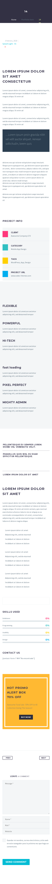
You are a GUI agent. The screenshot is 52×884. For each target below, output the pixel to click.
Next (43, 758)
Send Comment (16, 862)
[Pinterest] (13, 742)
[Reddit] (27, 742)
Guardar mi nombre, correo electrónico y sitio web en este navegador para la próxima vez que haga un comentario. (28, 843)
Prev (8, 758)
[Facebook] (4, 742)
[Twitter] (9, 742)
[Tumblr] (18, 742)
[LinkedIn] (22, 742)
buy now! (26, 717)
